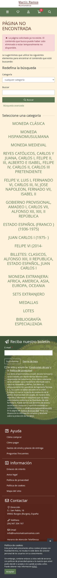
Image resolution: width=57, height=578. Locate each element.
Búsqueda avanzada (13, 105)
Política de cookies (16, 485)
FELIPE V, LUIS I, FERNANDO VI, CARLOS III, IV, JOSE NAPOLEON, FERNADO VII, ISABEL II (28, 187)
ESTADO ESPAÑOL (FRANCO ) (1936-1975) (28, 226)
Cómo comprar (14, 437)
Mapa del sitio (14, 491)
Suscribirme (12, 361)
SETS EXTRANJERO (29, 294)
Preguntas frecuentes (18, 453)
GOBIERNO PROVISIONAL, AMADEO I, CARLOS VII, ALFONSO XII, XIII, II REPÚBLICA (28, 209)
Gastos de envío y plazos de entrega (25, 448)
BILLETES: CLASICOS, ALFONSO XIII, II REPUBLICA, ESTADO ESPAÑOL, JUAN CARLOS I (28, 261)
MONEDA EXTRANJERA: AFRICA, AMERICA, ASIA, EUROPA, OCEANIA (28, 281)
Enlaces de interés (16, 469)
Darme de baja (30, 361)
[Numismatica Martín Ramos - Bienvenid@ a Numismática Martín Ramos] (28, 4)
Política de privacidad (21, 370)
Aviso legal (12, 474)
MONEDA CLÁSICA (28, 123)
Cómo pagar (13, 442)
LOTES (28, 310)
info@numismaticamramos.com (38, 408)
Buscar (30, 99)
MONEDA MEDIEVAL (28, 144)
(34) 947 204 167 (15, 523)
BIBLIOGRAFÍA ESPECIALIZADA (28, 321)
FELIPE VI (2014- (28, 245)
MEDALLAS (28, 302)
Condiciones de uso (39, 367)
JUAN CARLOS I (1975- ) (28, 237)
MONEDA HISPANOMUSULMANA (28, 134)
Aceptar (10, 571)
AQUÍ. (34, 566)
